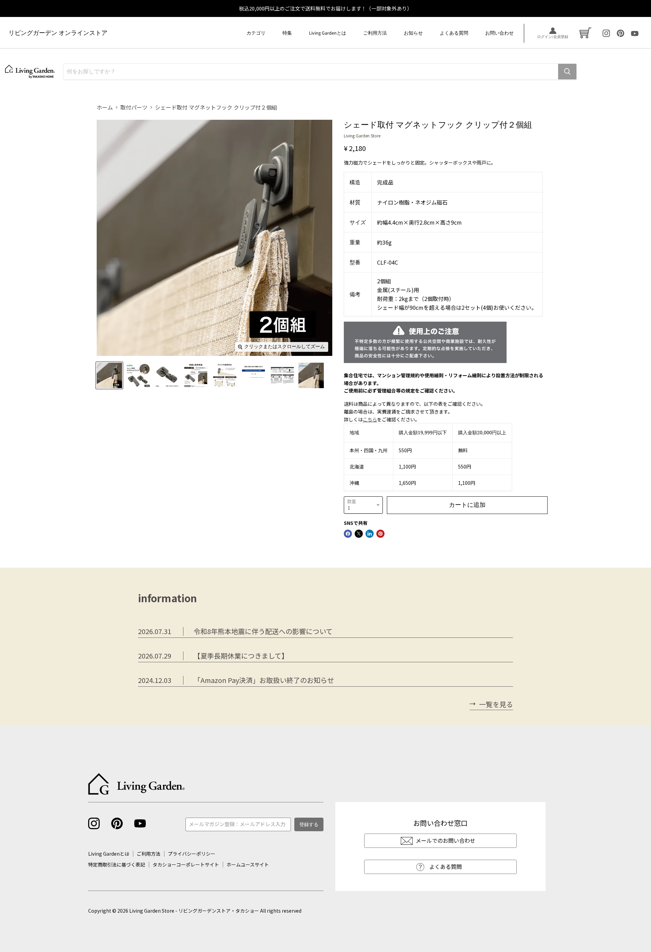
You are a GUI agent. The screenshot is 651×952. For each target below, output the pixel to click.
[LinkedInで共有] (370, 534)
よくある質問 (454, 33)
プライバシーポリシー (191, 853)
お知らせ (413, 33)
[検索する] (567, 71)
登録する (308, 824)
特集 (287, 33)
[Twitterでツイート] (359, 534)
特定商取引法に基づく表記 (116, 864)
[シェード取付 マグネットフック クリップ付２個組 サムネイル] (109, 375)
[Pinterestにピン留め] (380, 534)
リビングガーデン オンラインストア (57, 33)
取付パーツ (133, 107)
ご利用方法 (375, 33)
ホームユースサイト (247, 864)
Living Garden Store (362, 135)
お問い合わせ (499, 33)
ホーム (105, 107)
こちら (370, 419)
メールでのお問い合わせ (445, 840)
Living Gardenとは (327, 33)
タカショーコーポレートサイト (186, 864)
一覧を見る (496, 704)
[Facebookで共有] (348, 534)
